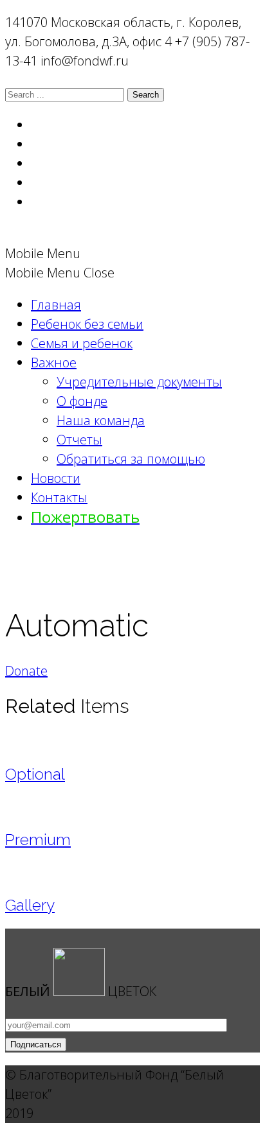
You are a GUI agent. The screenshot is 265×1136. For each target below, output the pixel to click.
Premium (38, 839)
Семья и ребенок (81, 343)
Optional (35, 774)
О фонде (82, 401)
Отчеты (79, 439)
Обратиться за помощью (131, 459)
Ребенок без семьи (87, 324)
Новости (55, 478)
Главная (56, 304)
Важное (54, 362)
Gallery (30, 905)
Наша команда (101, 420)
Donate (26, 670)
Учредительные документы (139, 381)
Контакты (59, 497)
